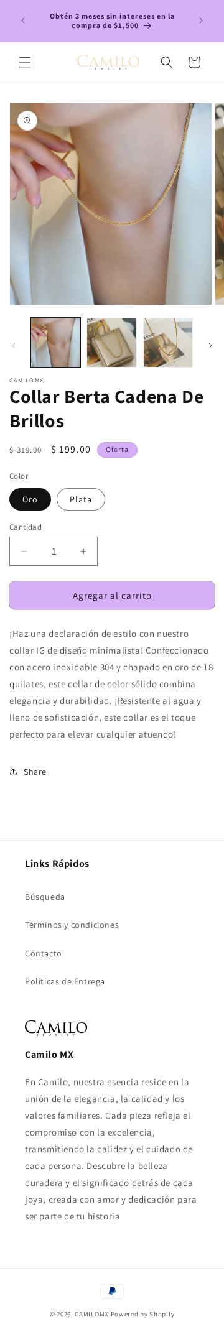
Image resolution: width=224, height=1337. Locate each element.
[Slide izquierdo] (13, 345)
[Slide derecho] (210, 345)
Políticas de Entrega (65, 981)
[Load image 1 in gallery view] (55, 343)
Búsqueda (45, 896)
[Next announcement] (201, 20)
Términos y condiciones (72, 924)
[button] (25, 62)
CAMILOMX (92, 1314)
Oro (30, 499)
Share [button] (35, 771)
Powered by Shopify (143, 1314)
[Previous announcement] (23, 20)
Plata (81, 499)
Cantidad (25, 527)
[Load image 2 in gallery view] (111, 343)
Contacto (43, 953)
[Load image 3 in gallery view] (168, 343)
